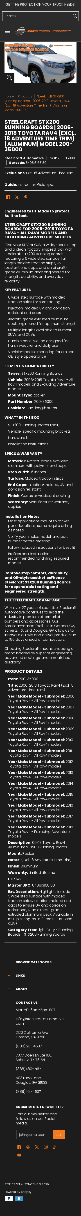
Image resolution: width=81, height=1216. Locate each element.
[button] (8, 197)
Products (25, 96)
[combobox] (36, 16)
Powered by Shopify (18, 1192)
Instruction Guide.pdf (36, 184)
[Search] (75, 16)
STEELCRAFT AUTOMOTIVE (21, 1184)
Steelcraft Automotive (24, 158)
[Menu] (7, 31)
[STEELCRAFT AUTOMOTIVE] (43, 31)
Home (9, 96)
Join (59, 1134)
